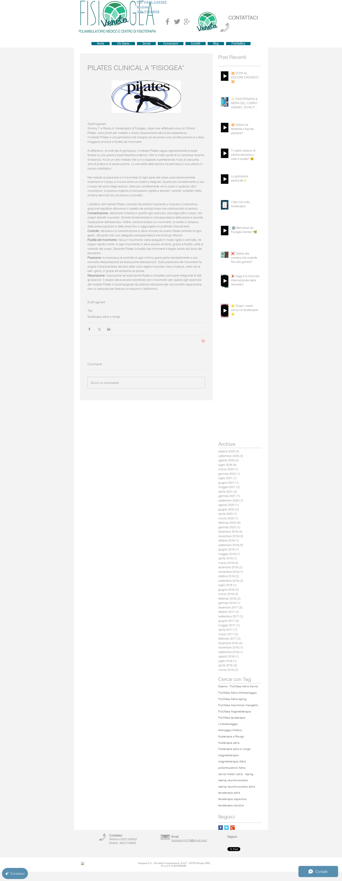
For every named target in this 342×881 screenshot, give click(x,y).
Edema (222, 686)
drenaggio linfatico (230, 730)
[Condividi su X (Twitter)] (99, 329)
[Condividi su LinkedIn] (109, 329)
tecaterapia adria (229, 792)
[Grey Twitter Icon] (177, 21)
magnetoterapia (228, 755)
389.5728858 (148, 12)
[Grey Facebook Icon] (167, 21)
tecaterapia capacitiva (232, 799)
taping (249, 774)
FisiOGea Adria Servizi (244, 686)
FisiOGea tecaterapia (231, 717)
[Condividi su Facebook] (89, 329)
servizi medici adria (230, 774)
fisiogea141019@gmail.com (189, 840)
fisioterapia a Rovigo (231, 736)
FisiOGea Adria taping (232, 699)
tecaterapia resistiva (231, 805)
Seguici (232, 836)
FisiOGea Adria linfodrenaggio (237, 692)
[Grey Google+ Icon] (187, 21)
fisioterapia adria (228, 743)
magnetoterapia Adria (232, 761)
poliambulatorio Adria (231, 767)
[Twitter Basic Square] (226, 827)
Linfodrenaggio (228, 724)
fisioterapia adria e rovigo (103, 316)
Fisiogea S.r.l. (145, 863)
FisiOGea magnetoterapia (234, 711)
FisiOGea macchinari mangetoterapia (240, 705)
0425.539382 (155, 2)
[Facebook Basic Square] (220, 827)
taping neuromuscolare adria (236, 786)
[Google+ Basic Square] (232, 827)
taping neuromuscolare (233, 780)
